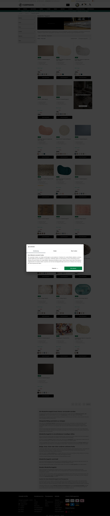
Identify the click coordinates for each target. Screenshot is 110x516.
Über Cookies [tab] (74, 250)
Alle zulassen (73, 268)
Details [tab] (55, 250)
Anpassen (54, 268)
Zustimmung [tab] (36, 250)
